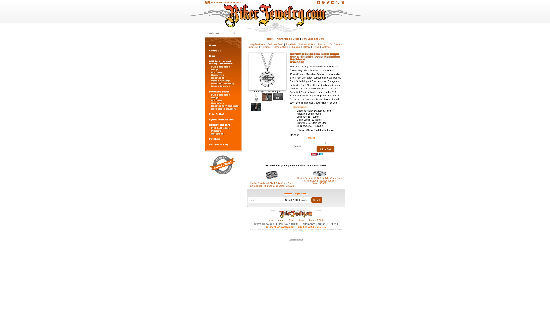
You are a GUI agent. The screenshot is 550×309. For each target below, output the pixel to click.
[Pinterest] (323, 2)
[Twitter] (328, 2)
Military (306, 47)
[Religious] (217, 133)
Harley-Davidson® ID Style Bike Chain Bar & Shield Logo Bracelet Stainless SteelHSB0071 (320, 181)
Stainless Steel (275, 44)
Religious (266, 47)
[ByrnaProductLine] (221, 119)
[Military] (216, 130)
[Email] (333, 2)
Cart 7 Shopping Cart (296, 239)
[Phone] (338, 2)
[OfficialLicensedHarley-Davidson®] (221, 62)
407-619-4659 (306, 227)
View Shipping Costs (287, 39)
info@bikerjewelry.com (280, 227)
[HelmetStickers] (219, 124)
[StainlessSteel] (219, 91)
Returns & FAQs (316, 220)
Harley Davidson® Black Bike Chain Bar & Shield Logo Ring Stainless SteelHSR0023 (272, 184)
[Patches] (214, 139)
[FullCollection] (220, 66)
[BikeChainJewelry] (223, 108)
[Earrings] (216, 72)
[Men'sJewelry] (220, 86)
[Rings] (215, 69)
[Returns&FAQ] (218, 144)
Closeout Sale (280, 47)
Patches (322, 44)
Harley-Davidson (256, 44)
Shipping (295, 47)
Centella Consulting (337, 229)
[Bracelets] (217, 75)
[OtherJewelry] (220, 80)
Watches (326, 47)
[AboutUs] (215, 50)
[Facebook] (318, 2)
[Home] (213, 45)
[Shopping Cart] (342, 2)
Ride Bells (291, 44)
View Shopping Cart (313, 39)
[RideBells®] (216, 114)
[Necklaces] (217, 78)
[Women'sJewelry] (222, 83)
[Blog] (212, 56)
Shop (301, 220)
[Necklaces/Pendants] (224, 106)
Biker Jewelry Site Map (296, 230)
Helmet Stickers (307, 44)
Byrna (316, 47)
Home (275, 16)
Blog (291, 220)
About (281, 220)
